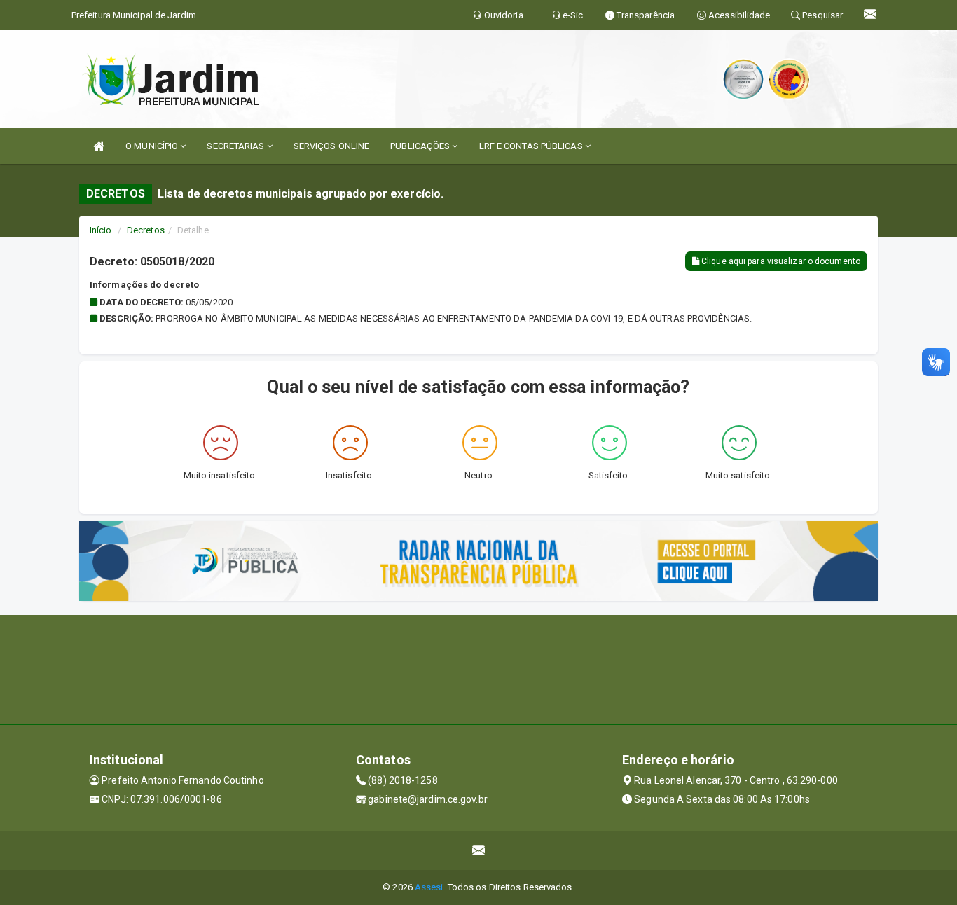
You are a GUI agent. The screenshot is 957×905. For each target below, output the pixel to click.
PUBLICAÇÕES (421, 146)
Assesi (429, 887)
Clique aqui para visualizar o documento (779, 261)
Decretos (146, 230)
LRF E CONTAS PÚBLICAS (532, 146)
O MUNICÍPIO (152, 146)
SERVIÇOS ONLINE (332, 146)
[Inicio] (98, 146)
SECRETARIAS (236, 146)
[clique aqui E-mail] (479, 850)
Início (101, 230)
